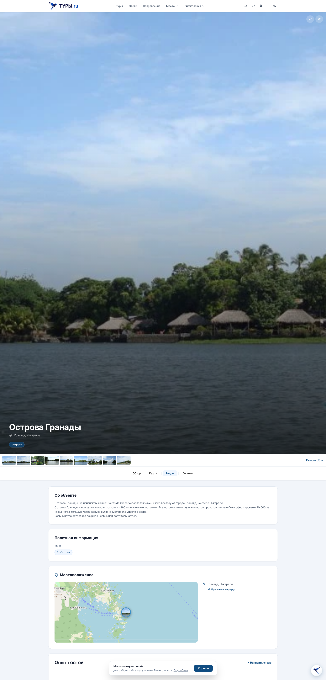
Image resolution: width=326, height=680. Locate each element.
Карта (153, 473)
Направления (151, 6)
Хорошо (203, 668)
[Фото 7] (95, 460)
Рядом (170, 473)
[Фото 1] (9, 460)
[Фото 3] (38, 460)
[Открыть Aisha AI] (316, 669)
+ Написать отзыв (259, 662)
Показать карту (128, 612)
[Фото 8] (109, 460)
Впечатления (193, 6)
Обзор (137, 473)
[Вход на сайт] (261, 6)
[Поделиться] (319, 19)
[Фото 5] (66, 460)
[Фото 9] (124, 460)
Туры (119, 6)
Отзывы (188, 473)
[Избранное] (253, 6)
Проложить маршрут (223, 589)
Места (170, 6)
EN (274, 6)
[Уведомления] (245, 6)
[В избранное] (310, 19)
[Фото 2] (23, 460)
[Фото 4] (52, 460)
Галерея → (314, 460)
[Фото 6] (81, 460)
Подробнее (181, 670)
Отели (133, 6)
